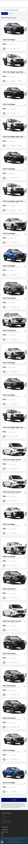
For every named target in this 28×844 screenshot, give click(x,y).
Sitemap (16, 839)
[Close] (2, 842)
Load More (14, 800)
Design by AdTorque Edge (14, 841)
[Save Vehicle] (24, 40)
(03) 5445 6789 (5, 817)
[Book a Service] (2, 836)
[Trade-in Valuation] (2, 833)
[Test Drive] (2, 839)
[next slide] (26, 29)
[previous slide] (2, 29)
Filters (5, 13)
